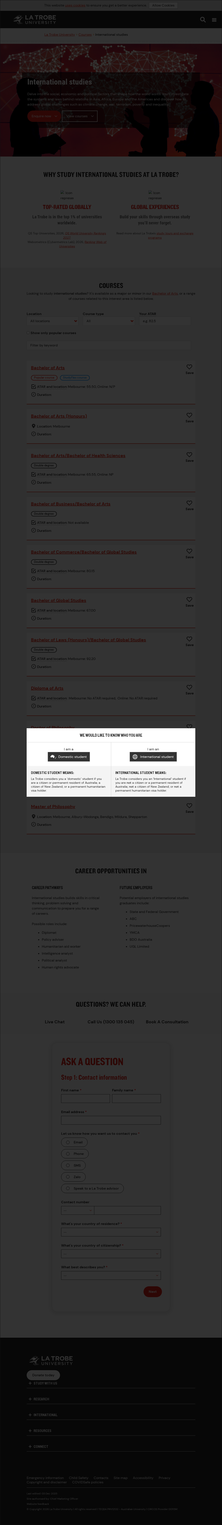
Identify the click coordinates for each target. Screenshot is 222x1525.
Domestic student (72, 756)
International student (157, 756)
